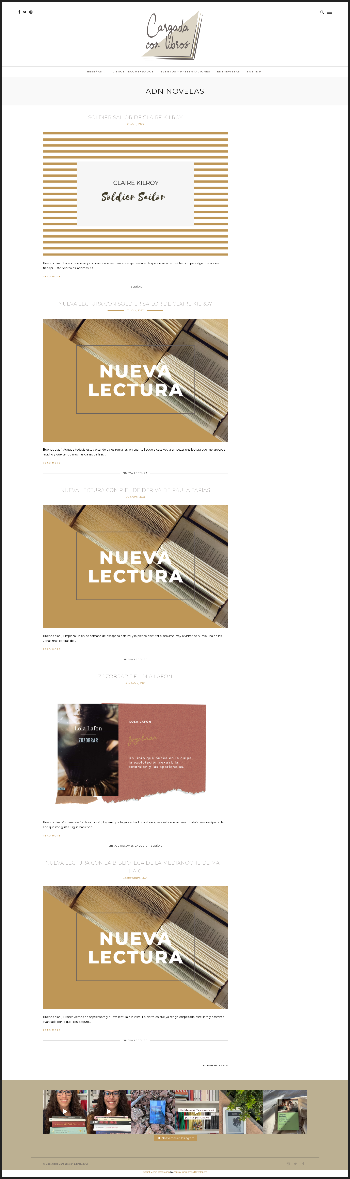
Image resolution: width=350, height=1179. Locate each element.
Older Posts (214, 1065)
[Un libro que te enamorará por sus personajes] (197, 1112)
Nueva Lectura (135, 473)
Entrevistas (228, 71)
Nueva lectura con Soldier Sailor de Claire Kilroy (135, 304)
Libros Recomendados (133, 71)
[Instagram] (30, 12)
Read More (52, 276)
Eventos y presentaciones (185, 71)
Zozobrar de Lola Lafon (135, 676)
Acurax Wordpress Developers (190, 1172)
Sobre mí (255, 71)
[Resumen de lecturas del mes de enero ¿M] (109, 1112)
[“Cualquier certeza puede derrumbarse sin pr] (241, 1112)
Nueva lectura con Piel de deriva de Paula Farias (135, 490)
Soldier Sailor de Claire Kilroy (135, 117)
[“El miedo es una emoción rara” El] (285, 1112)
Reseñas (94, 71)
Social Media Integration (156, 1172)
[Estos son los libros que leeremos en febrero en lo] (65, 1112)
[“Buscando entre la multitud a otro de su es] (153, 1112)
